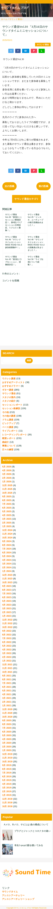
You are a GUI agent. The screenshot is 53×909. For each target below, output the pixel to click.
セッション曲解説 (11, 408)
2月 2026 (6, 478)
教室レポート (9, 438)
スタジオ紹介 (9, 401)
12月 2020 (7, 709)
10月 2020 (7, 716)
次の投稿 (9, 186)
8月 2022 (6, 634)
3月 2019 (6, 787)
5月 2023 (6, 601)
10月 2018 (7, 806)
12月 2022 (7, 619)
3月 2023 (6, 608)
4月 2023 (6, 605)
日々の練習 (8, 449)
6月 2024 (6, 552)
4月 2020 (6, 739)
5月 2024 (6, 556)
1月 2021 (6, 705)
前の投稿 (43, 186)
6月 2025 (6, 507)
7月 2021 (6, 683)
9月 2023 (6, 586)
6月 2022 (6, 642)
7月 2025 (6, 504)
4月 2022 (6, 649)
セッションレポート (12, 404)
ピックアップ (9, 423)
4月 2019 (6, 784)
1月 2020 (6, 750)
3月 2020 (6, 743)
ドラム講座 (8, 419)
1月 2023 (6, 616)
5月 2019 (6, 780)
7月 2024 (6, 548)
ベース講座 (8, 427)
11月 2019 (7, 757)
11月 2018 (7, 802)
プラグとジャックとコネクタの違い (32, 831)
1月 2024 (6, 571)
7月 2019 (6, 772)
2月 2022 (6, 657)
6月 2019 (6, 776)
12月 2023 (7, 575)
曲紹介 (5, 442)
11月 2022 (7, 623)
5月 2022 (6, 645)
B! (25, 51)
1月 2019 (6, 795)
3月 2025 (6, 519)
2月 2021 (6, 702)
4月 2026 (6, 470)
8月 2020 (6, 724)
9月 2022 (6, 631)
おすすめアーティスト (13, 382)
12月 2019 (7, 754)
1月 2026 (6, 481)
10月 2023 (7, 582)
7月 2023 (6, 593)
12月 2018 (7, 799)
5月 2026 (6, 466)
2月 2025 (6, 522)
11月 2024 (7, 534)
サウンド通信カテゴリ (26, 199)
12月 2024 (7, 530)
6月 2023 (6, 597)
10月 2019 (7, 761)
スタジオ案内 (9, 397)
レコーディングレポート (14, 434)
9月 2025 (6, 496)
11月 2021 (7, 668)
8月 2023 (6, 590)
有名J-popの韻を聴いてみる (28, 845)
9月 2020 (6, 720)
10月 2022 (7, 627)
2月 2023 (6, 612)
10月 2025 (7, 493)
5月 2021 (6, 690)
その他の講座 (9, 416)
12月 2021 (7, 664)
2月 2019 (6, 791)
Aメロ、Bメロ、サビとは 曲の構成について (26, 824)
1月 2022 (6, 660)
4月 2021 (6, 694)
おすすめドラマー (11, 386)
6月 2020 (6, 731)
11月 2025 (7, 489)
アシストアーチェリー (13, 895)
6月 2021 (6, 687)
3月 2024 (6, 563)
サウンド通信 (43, 44)
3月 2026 (6, 474)
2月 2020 (6, 746)
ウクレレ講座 (9, 378)
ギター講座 (8, 389)
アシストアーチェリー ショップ (18, 899)
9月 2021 (6, 675)
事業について (9, 445)
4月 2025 (6, 515)
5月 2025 (6, 511)
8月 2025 (6, 500)
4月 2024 (6, 560)
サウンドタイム (10, 891)
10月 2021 (7, 672)
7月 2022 (6, 638)
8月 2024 (6, 545)
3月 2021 (6, 698)
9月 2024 (6, 541)
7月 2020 (6, 728)
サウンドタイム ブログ (15, 7)
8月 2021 (6, 679)
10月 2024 (7, 537)
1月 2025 (6, 526)
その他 (5, 412)
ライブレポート (10, 430)
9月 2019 (6, 765)
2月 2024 (6, 567)
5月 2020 (6, 735)
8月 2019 (6, 769)
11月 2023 (7, 578)
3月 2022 (6, 653)
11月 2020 (7, 713)
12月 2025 (7, 485)
